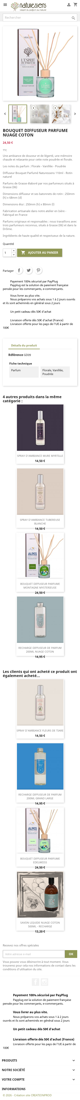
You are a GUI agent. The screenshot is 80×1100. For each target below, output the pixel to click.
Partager (19, 270)
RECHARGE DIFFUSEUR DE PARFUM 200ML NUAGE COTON (40, 649)
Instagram (44, 982)
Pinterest (38, 270)
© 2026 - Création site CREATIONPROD (27, 1095)
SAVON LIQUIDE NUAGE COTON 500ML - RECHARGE (40, 924)
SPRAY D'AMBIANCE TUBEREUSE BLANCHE (40, 521)
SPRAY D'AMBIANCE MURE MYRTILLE (40, 456)
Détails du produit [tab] (24, 345)
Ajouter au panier (39, 252)
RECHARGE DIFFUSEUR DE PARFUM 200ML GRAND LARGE (40, 796)
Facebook (35, 982)
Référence (15, 355)
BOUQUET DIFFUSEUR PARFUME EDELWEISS (40, 860)
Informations (13, 1089)
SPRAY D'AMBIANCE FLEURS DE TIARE (40, 730)
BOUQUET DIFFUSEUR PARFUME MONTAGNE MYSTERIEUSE (40, 585)
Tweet (28, 270)
